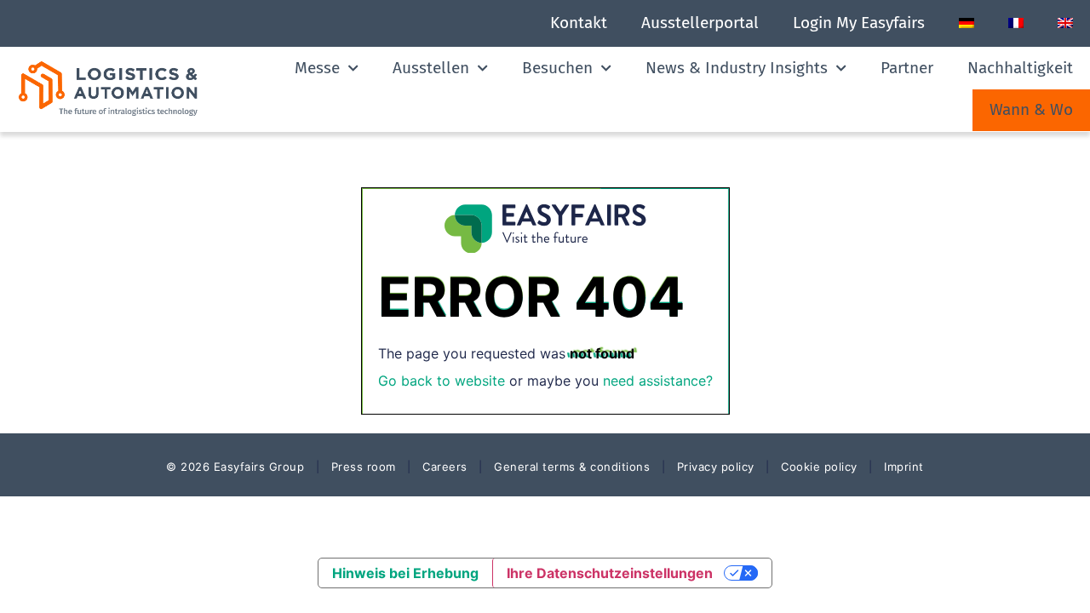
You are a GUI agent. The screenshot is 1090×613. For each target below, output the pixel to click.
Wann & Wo (1031, 109)
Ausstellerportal (700, 22)
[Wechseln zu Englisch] (1065, 23)
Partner (907, 67)
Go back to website (441, 380)
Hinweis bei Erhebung (405, 572)
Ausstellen (431, 67)
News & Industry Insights (736, 67)
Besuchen (557, 67)
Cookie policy (819, 466)
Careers (445, 466)
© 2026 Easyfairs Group (235, 466)
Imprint (904, 466)
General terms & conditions (572, 466)
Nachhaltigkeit (1020, 67)
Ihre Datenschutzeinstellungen (610, 572)
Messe (317, 67)
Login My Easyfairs (859, 22)
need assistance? (658, 380)
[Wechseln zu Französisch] (1016, 23)
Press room (361, 466)
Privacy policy (715, 466)
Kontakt (578, 22)
